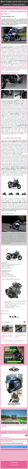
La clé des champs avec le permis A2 (20, 336)
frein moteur (18, 129)
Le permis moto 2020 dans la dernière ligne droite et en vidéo (13, 425)
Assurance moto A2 (16, 341)
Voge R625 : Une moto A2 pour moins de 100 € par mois (7, 336)
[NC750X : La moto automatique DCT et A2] (14, 27)
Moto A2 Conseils (8, 8)
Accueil (2, 8)
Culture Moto (21, 341)
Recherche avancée (5, 437)
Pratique (10, 340)
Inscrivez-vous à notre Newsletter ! (9, 447)
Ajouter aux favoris (6, 313)
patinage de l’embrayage (21, 115)
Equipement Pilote (18, 340)
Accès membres (10, 466)
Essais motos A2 (16, 8)
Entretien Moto (14, 340)
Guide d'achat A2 (11, 341)
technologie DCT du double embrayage (16, 50)
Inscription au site (17, 466)
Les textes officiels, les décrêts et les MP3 (11, 443)
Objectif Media (15, 465)
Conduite (8, 340)
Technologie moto (24, 340)
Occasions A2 (7, 341)
